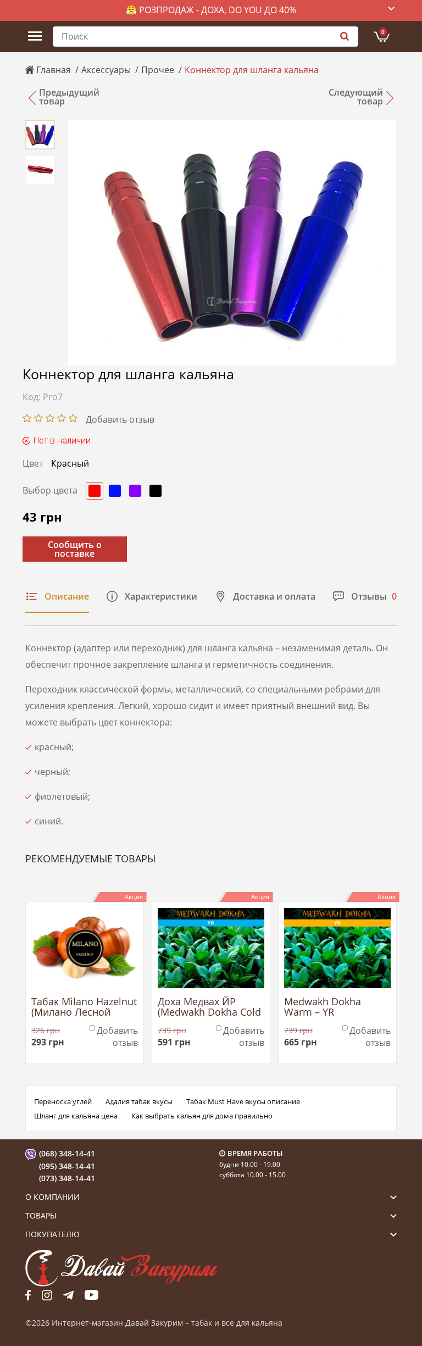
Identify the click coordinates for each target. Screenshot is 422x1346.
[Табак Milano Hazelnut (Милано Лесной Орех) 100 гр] (84, 948)
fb (28, 1295)
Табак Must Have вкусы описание (243, 1101)
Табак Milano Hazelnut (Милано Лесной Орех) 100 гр (84, 1007)
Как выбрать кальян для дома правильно (202, 1116)
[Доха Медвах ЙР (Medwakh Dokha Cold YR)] (211, 948)
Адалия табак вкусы (139, 1101)
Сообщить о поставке (75, 549)
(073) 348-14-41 (67, 1178)
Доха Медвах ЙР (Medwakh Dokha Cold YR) (209, 1007)
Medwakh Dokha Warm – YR (322, 1007)
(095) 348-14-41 (67, 1166)
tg (68, 1295)
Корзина (383, 32)
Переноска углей (63, 1101)
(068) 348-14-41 (67, 1153)
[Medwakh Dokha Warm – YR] (337, 948)
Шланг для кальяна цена (76, 1116)
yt (91, 1295)
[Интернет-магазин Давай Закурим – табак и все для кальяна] (121, 1267)
